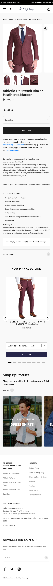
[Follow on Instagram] (19, 569)
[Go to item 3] (25, 80)
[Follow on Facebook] (5, 569)
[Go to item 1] (7, 80)
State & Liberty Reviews (37, 477)
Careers (32, 481)
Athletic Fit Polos (9, 478)
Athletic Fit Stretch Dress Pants (12, 483)
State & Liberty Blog (36, 472)
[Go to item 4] (34, 80)
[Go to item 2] (16, 80)
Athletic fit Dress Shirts (11, 473)
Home (5, 19)
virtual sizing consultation (13, 145)
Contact (32, 486)
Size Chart (8, 110)
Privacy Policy (34, 490)
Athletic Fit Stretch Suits (11, 489)
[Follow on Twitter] (12, 569)
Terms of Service (35, 495)
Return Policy (34, 468)
